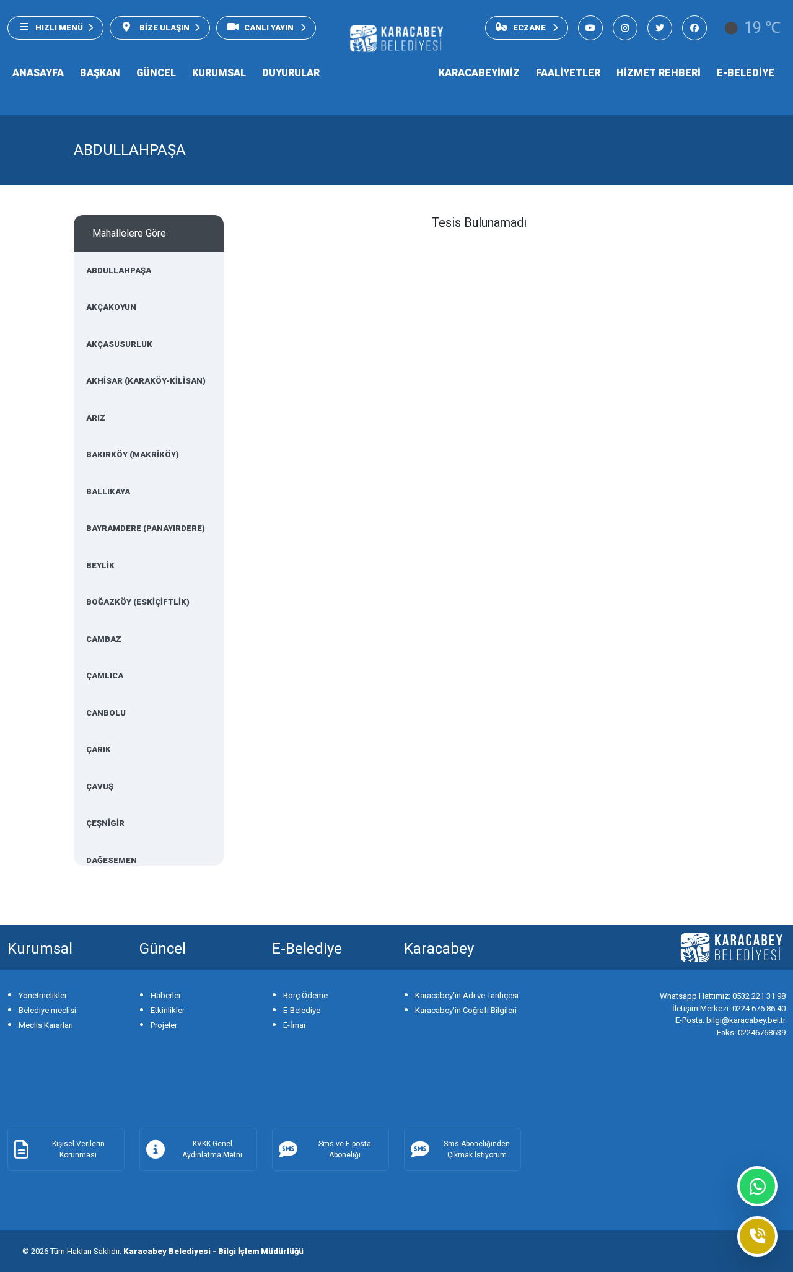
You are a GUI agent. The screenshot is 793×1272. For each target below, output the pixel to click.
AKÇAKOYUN (111, 307)
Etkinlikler (168, 1010)
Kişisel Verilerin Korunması (78, 1149)
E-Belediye (301, 1010)
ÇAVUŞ (99, 786)
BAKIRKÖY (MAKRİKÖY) (132, 454)
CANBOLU (106, 712)
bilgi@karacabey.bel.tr (730, 1020)
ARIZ (95, 418)
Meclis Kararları (46, 1025)
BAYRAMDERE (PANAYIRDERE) (145, 528)
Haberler (166, 995)
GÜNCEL (156, 73)
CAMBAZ (103, 639)
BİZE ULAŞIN (164, 27)
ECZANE (530, 27)
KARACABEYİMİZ (479, 73)
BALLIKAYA (108, 491)
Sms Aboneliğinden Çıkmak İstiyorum (477, 1149)
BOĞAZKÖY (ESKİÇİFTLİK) (138, 602)
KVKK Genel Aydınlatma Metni (212, 1149)
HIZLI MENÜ (59, 27)
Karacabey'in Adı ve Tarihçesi (467, 995)
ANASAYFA (38, 73)
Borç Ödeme (305, 995)
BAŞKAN (100, 73)
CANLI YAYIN (270, 27)
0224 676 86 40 (729, 1008)
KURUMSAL (219, 73)
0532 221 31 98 (723, 996)
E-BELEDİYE (745, 73)
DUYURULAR (291, 73)
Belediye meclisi (47, 1010)
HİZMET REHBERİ (658, 73)
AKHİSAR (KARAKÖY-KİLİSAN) (146, 380)
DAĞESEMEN (111, 860)
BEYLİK (100, 565)
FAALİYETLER (568, 73)
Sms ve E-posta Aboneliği (344, 1149)
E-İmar (294, 1025)
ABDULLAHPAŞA (118, 270)
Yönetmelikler (43, 995)
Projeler (164, 1025)
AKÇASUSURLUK (119, 344)
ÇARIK (98, 749)
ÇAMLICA (104, 675)
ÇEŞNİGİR (105, 823)
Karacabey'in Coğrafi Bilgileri (466, 1010)
